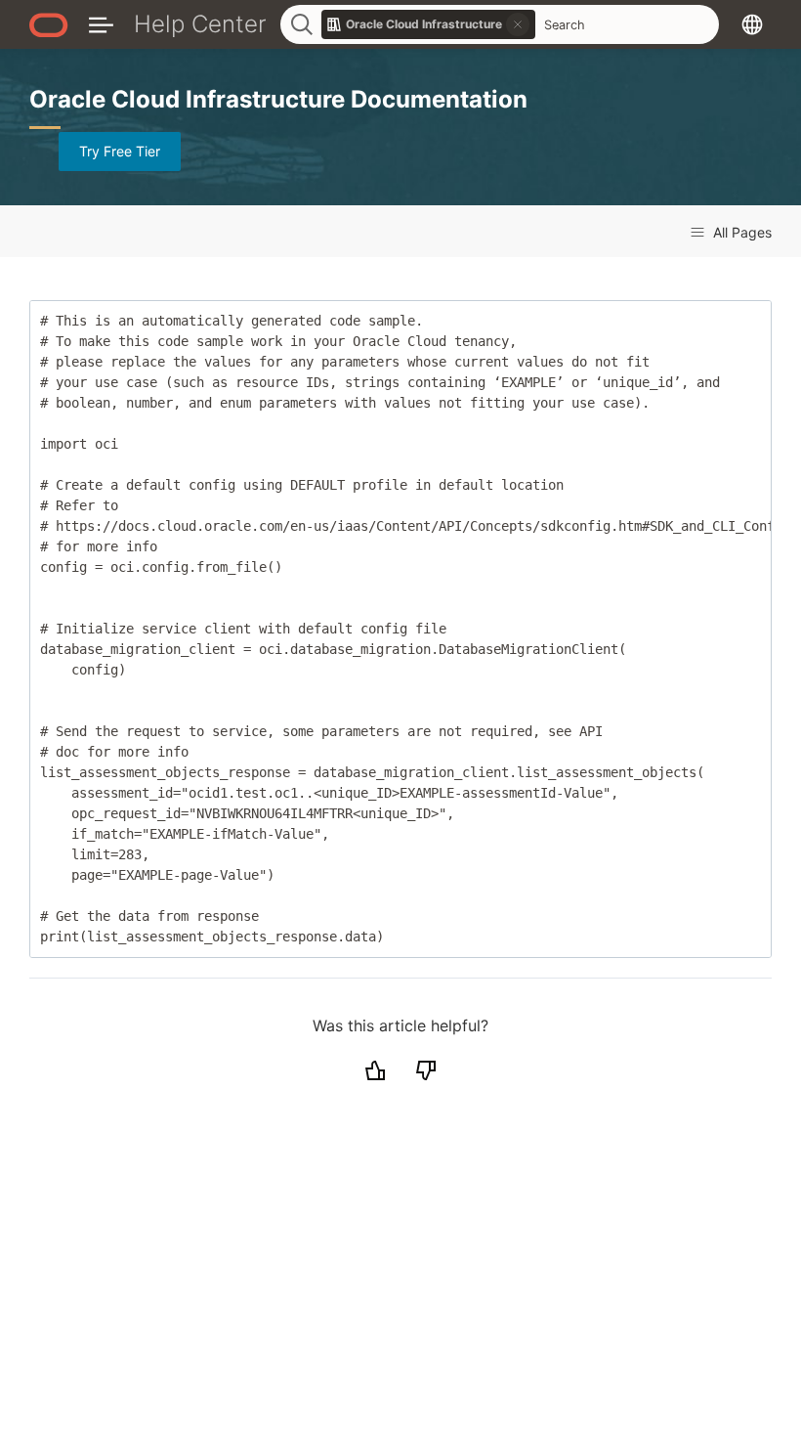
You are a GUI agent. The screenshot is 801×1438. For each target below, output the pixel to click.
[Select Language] (752, 24)
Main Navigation (101, 24)
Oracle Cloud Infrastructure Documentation (278, 99)
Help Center (200, 24)
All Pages (740, 232)
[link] (428, 24)
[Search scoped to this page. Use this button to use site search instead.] (517, 24)
